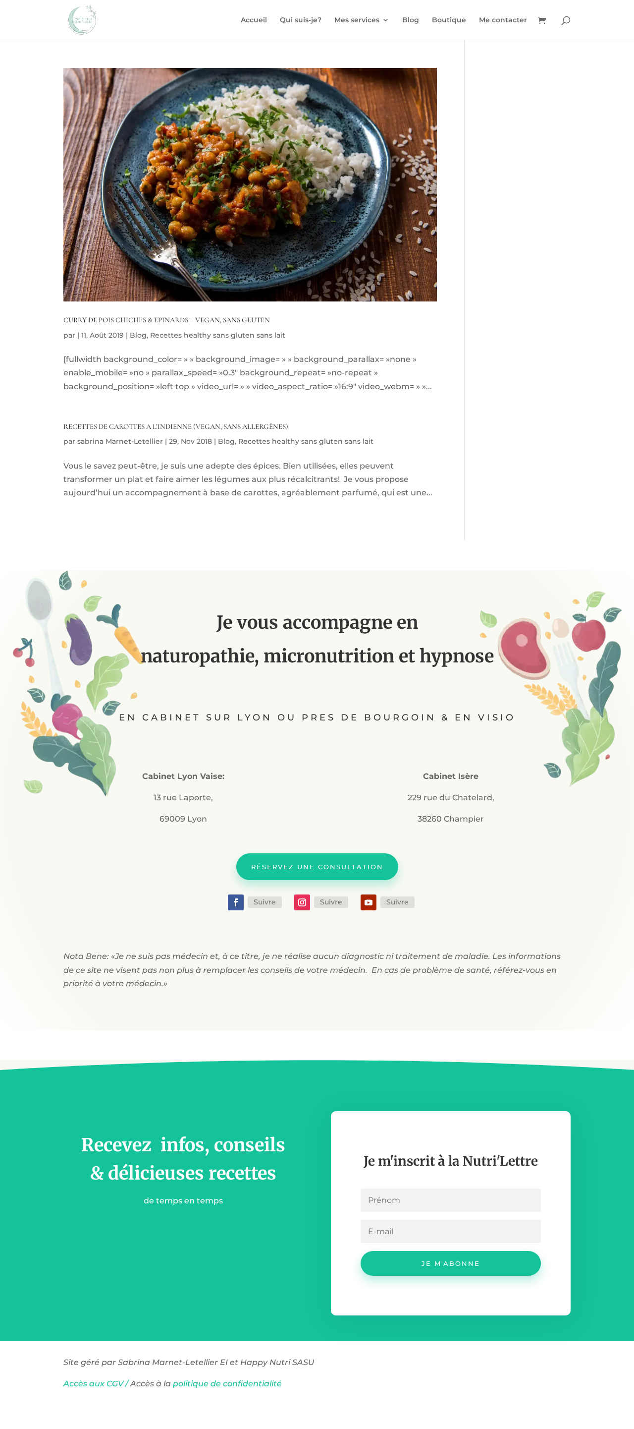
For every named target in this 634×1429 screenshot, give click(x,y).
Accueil (254, 20)
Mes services (356, 20)
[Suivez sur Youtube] (368, 902)
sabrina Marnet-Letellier (120, 441)
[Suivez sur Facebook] (236, 902)
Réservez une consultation (317, 867)
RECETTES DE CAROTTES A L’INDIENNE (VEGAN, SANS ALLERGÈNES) (175, 426)
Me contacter (503, 20)
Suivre (265, 901)
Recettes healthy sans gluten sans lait (217, 335)
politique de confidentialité (228, 1383)
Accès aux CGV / (95, 1383)
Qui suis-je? (300, 20)
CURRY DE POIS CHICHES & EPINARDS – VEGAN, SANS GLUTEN (166, 319)
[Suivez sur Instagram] (302, 902)
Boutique (449, 20)
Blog (410, 20)
